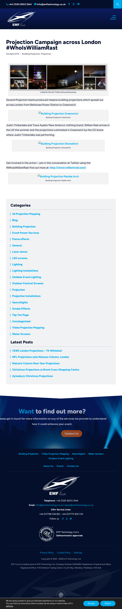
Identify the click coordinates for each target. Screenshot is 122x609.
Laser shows (20, 251)
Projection (46, 54)
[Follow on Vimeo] (71, 519)
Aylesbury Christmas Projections (32, 376)
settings (9, 606)
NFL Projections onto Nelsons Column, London (40, 357)
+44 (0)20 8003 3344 (67, 500)
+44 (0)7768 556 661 (49, 514)
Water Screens (21, 334)
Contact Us (72, 433)
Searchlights (20, 302)
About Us (48, 466)
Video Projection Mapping (28, 327)
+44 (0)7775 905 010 (72, 514)
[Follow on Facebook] (63, 519)
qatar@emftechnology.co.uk (79, 505)
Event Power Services (25, 232)
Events (60, 466)
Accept (91, 603)
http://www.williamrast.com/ (68, 167)
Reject (108, 603)
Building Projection (31, 54)
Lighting (17, 264)
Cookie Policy (64, 553)
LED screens (20, 258)
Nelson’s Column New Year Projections (36, 363)
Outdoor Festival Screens (27, 283)
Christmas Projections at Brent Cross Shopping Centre (45, 369)
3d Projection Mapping (26, 214)
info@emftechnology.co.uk (49, 505)
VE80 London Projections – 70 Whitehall (37, 350)
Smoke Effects (21, 308)
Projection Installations (26, 296)
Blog (15, 220)
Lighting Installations (25, 270)
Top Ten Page (20, 315)
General (17, 245)
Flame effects (20, 239)
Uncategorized (21, 321)
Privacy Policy (47, 553)
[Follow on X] (67, 519)
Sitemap (78, 553)
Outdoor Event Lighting (26, 277)
